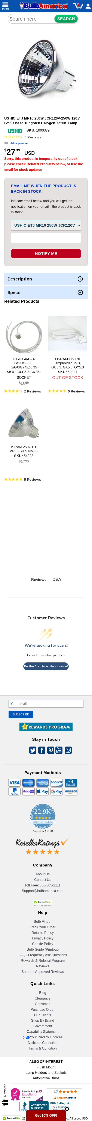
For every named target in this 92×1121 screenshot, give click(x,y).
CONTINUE (46, 596)
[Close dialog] (85, 525)
